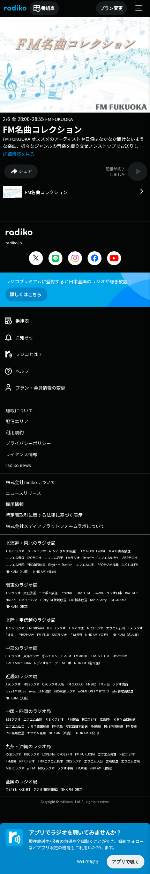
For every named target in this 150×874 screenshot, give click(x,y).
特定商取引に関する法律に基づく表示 (44, 515)
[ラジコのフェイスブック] (95, 259)
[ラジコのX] (36, 259)
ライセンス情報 (21, 454)
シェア (25, 171)
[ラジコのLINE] (55, 259)
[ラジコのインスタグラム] (75, 258)
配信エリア (17, 421)
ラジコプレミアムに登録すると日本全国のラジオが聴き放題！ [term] (69, 281)
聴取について (19, 410)
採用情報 (15, 504)
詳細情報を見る (19, 154)
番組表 (48, 8)
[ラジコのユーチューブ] (114, 259)
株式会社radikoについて (30, 482)
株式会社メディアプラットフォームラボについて (55, 526)
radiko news (18, 465)
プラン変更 (111, 8)
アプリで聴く (125, 861)
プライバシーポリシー (28, 443)
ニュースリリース (23, 493)
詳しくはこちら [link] (26, 294)
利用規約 (15, 432)
